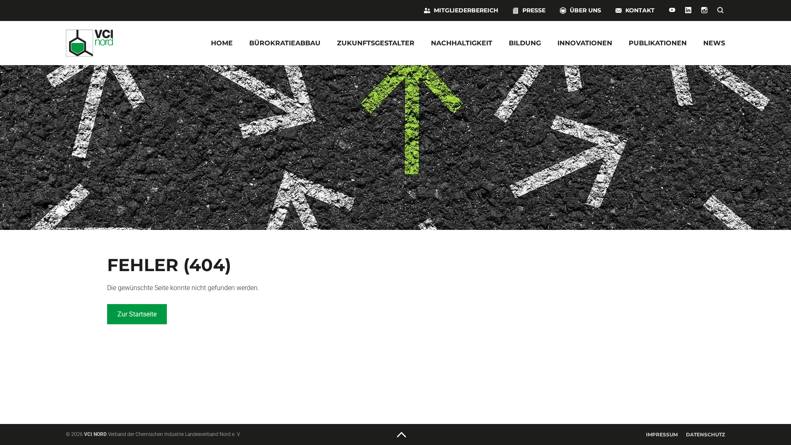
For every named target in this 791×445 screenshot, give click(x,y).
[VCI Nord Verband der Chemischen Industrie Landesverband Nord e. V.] (115, 43)
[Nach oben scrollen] (402, 435)
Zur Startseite (137, 314)
